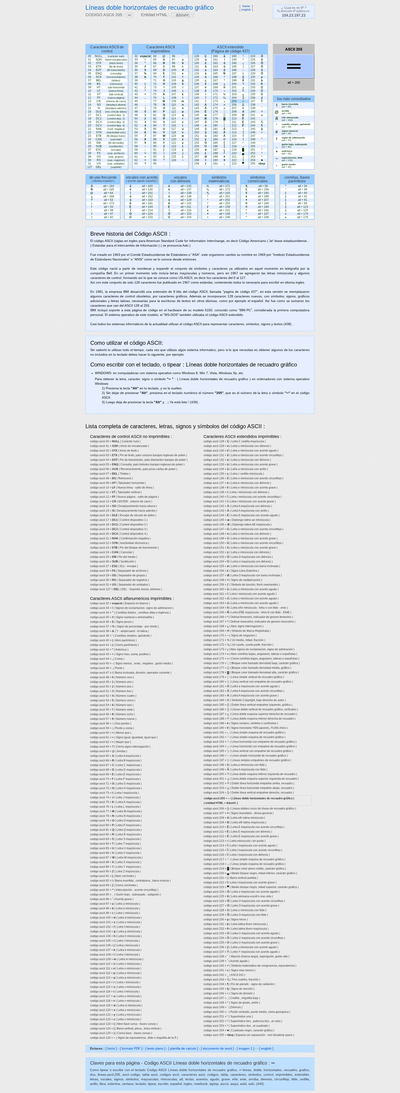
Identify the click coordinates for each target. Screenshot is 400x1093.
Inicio (111, 1048)
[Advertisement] (197, 31)
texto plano (155, 1048)
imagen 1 (246, 1048)
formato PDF (131, 1048)
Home (246, 6)
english (246, 9)
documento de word (217, 1048)
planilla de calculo (183, 1048)
